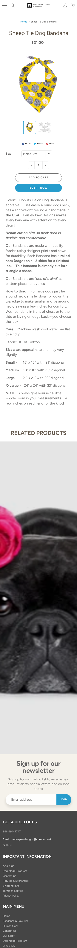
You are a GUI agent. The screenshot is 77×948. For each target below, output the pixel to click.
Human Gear (10, 926)
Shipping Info (11, 885)
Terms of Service (13, 890)
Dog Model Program (15, 871)
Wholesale (9, 945)
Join (64, 799)
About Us (8, 866)
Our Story (9, 935)
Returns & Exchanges (16, 880)
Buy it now (39, 187)
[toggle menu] (4, 5)
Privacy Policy (11, 895)
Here (9, 845)
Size (8, 153)
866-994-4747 (12, 831)
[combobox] (36, 154)
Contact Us (9, 876)
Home (23, 21)
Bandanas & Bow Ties (15, 921)
